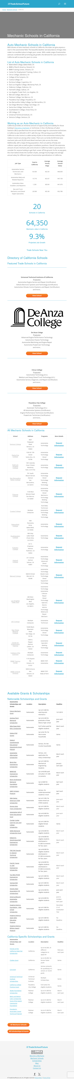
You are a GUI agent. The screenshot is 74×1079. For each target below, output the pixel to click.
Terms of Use (46, 1078)
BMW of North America (15, 672)
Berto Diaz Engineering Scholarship (14, 764)
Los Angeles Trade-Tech (15, 601)
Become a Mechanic (37, 1056)
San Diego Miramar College (15, 631)
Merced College (15, 576)
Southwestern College (15, 537)
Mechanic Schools (12, 10)
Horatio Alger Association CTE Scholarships (15, 891)
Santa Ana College (15, 456)
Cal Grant (13, 970)
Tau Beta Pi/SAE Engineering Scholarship (15, 877)
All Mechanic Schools (18, 1025)
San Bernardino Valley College (15, 479)
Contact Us (37, 1068)
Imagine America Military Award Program (15, 928)
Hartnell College (15, 561)
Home (4, 10)
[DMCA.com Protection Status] (37, 1053)
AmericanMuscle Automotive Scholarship (15, 899)
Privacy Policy (38, 1078)
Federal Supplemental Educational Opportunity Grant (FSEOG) (16, 744)
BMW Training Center (15, 662)
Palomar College (15, 495)
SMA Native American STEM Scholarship (15, 800)
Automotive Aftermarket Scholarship (14, 755)
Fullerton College (15, 548)
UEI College (15, 622)
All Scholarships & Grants (19, 1031)
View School (37, 296)
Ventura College (15, 444)
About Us (37, 1066)
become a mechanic (22, 128)
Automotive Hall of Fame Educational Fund (16, 814)
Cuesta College (15, 511)
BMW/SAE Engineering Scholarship (14, 774)
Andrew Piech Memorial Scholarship (14, 720)
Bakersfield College (15, 525)
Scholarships (37, 1061)
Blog (37, 1063)
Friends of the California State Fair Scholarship (16, 951)
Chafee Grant (14, 960)
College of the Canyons (15, 654)
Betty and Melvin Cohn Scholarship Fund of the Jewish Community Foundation (16, 1001)
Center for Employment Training (15, 644)
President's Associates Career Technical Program (16, 1011)
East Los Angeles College (15, 466)
